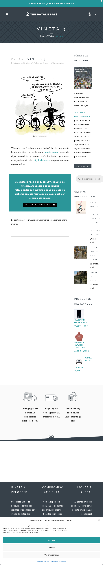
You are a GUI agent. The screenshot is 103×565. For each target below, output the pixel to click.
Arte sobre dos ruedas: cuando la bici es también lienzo (95, 219)
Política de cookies (42, 561)
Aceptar (51, 540)
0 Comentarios (57, 63)
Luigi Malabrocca (41, 160)
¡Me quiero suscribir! (38, 205)
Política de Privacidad (58, 561)
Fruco (45, 63)
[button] (99, 520)
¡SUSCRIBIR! (83, 166)
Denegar (51, 547)
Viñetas (50, 36)
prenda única (51, 152)
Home (43, 36)
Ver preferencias (51, 555)
